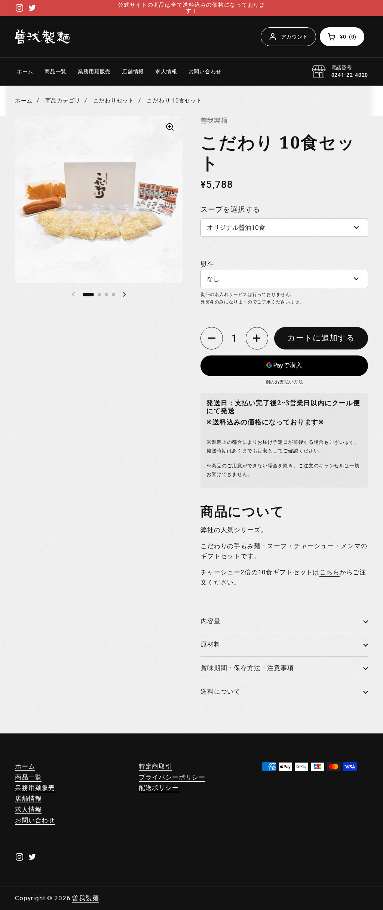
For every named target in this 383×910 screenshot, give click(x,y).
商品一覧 (28, 777)
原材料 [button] (210, 644)
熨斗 (207, 264)
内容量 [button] (210, 621)
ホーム (24, 100)
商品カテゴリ (62, 100)
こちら (329, 572)
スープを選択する (230, 209)
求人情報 (28, 809)
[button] (211, 338)
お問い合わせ (35, 820)
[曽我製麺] (42, 36)
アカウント (295, 37)
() (352, 38)
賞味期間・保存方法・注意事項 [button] (247, 668)
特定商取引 (155, 766)
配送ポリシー (159, 787)
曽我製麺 (85, 898)
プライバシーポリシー (172, 777)
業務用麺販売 (35, 787)
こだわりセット (113, 100)
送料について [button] (220, 691)
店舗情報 (28, 798)
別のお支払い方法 (284, 382)
